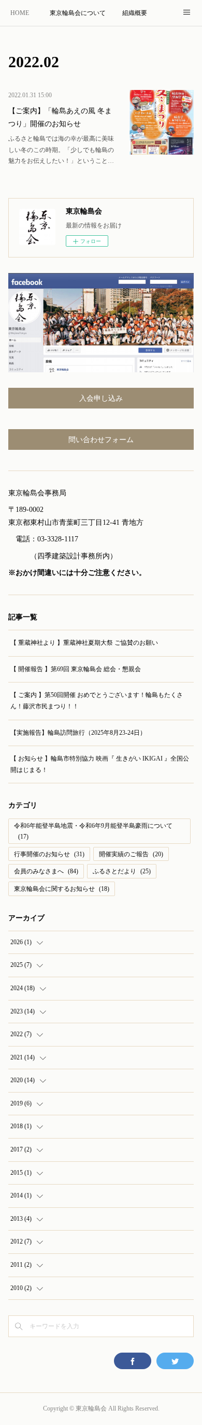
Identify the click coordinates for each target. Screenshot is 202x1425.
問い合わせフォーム (101, 440)
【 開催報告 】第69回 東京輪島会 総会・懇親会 (75, 669)
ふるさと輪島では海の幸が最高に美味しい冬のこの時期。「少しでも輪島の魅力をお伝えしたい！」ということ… (61, 149)
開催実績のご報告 (131, 854)
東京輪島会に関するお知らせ (61, 888)
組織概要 (134, 13)
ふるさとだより (122, 871)
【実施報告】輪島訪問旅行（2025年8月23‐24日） (78, 732)
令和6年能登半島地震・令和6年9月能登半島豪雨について (93, 831)
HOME (19, 13)
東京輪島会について (78, 13)
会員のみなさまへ (46, 871)
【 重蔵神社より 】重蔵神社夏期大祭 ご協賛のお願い (84, 642)
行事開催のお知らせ (49, 854)
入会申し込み (101, 398)
